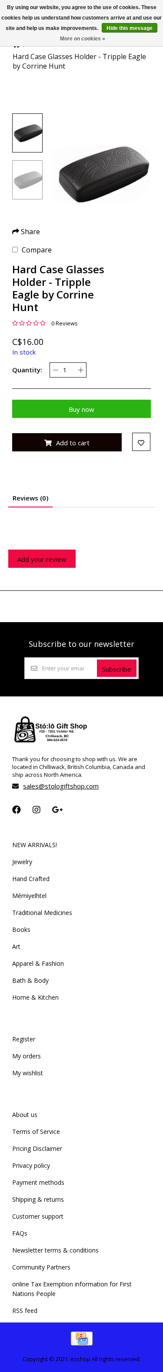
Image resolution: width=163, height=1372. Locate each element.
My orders (26, 1056)
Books (21, 929)
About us (24, 1114)
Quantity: (27, 369)
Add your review (42, 559)
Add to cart (73, 442)
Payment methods (38, 1182)
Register (23, 1039)
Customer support (37, 1216)
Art (16, 946)
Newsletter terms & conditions (55, 1250)
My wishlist (27, 1073)
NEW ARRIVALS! (34, 845)
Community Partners (41, 1267)
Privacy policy (31, 1165)
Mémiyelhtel (29, 895)
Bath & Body (30, 980)
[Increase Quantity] (80, 370)
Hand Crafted (31, 879)
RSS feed (24, 1310)
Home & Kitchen (35, 997)
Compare (37, 250)
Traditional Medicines (42, 912)
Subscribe (116, 669)
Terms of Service (36, 1131)
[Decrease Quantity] (55, 370)
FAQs (19, 1233)
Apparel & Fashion (38, 963)
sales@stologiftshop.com (61, 786)
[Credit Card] (82, 1343)
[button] (27, 132)
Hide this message (129, 28)
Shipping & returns (38, 1199)
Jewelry (22, 862)
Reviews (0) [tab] (30, 498)
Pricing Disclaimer (37, 1148)
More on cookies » (82, 39)
